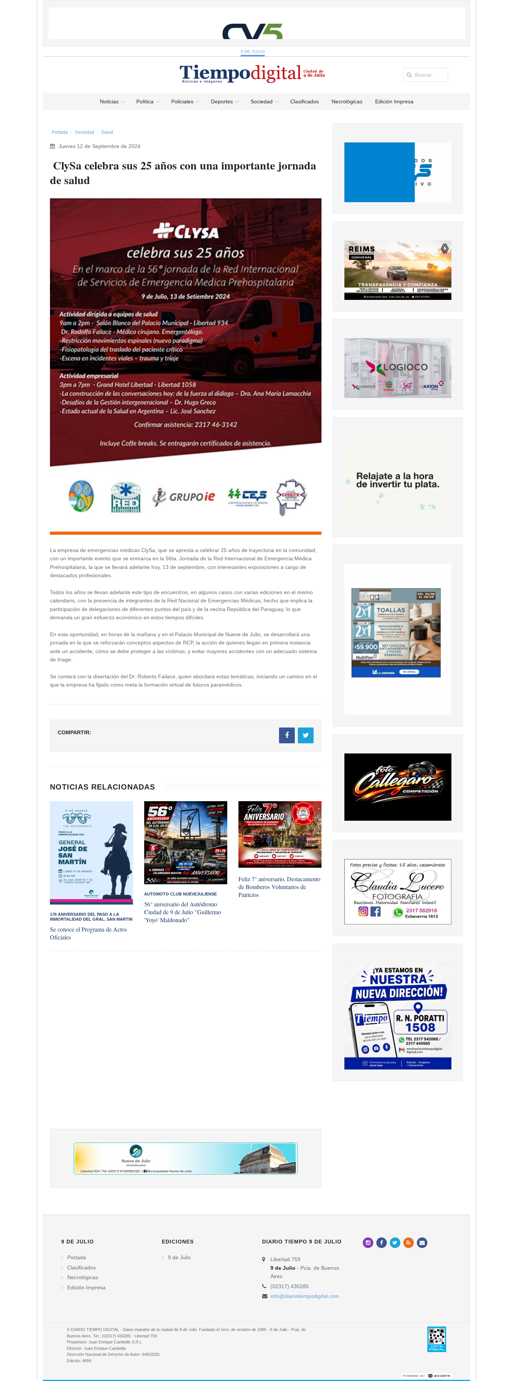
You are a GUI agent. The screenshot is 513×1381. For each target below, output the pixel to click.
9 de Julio (253, 51)
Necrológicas (82, 1277)
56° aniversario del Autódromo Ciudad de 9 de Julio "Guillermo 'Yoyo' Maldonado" (182, 912)
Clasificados (81, 1268)
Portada (60, 132)
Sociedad (84, 132)
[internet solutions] (426, 1375)
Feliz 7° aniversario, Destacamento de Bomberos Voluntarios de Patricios (279, 886)
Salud (107, 132)
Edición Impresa (86, 1287)
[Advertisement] (185, 1047)
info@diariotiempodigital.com (304, 1296)
